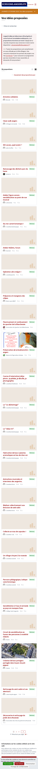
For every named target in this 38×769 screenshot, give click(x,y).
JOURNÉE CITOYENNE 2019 (10, 11)
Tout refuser (19, 764)
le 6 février (10, 56)
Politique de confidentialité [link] (19, 767)
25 (25, 734)
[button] (32, 69)
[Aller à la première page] (14, 4)
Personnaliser (30, 764)
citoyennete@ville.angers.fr (20, 45)
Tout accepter (8, 764)
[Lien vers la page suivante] (23, 731)
